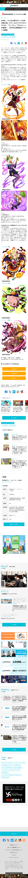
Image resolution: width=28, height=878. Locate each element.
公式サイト (14, 378)
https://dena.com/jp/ (6, 482)
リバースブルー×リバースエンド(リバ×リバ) (11, 770)
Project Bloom (5, 772)
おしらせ (14, 855)
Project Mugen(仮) (17, 767)
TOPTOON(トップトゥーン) (7, 765)
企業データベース (9, 8)
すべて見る (14, 418)
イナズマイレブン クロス (7, 762)
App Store (14, 369)
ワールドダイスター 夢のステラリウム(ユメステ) (11, 775)
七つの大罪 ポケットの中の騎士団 (8, 37)
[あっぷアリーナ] (14, 544)
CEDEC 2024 (17, 765)
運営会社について (14, 845)
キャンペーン (4, 18)
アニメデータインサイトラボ (19, 762)
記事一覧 (2, 8)
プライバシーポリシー (14, 857)
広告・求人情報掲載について (14, 847)
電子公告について (14, 852)
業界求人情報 (17, 8)
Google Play (14, 373)
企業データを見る (14, 524)
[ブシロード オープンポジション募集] (14, 14)
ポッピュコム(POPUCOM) (7, 767)
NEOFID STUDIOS (5, 777)
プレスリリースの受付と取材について (14, 850)
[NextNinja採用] (14, 793)
